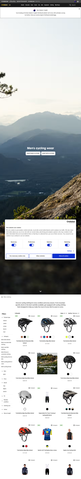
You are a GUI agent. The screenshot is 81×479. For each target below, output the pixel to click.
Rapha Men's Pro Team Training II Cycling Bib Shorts (47, 414)
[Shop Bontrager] (22, 1)
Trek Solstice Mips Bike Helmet (47, 341)
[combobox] (74, 4)
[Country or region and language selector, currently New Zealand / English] (75, 1)
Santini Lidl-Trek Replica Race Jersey (47, 450)
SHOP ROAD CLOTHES (33, 153)
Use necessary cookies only (17, 256)
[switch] (31, 245)
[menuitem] (22, 5)
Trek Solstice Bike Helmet (69, 341)
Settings (69, 251)
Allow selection (40, 256)
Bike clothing (7, 297)
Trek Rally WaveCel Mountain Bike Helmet (24, 342)
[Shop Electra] (13, 1)
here (55, 15)
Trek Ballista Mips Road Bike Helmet (25, 413)
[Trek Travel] (34, 1)
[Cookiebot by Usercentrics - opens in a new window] (68, 222)
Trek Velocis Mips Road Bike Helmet (25, 378)
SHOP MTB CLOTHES (48, 153)
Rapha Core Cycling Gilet (69, 450)
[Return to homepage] (2, 297)
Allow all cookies (63, 256)
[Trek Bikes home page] (5, 1)
